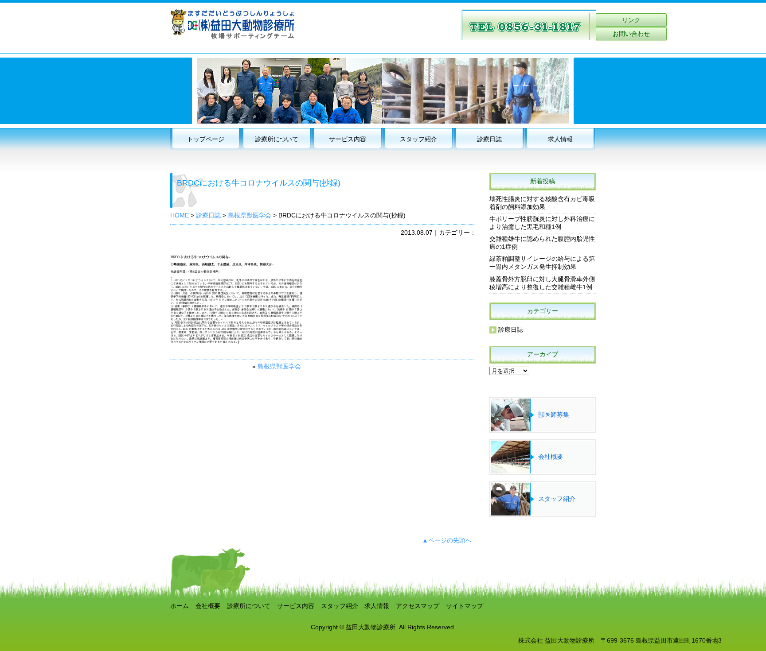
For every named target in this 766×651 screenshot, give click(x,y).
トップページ (205, 139)
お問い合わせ (631, 34)
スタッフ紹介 (418, 139)
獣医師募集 (553, 414)
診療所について (276, 139)
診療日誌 (489, 139)
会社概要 (550, 456)
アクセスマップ (417, 606)
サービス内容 (347, 139)
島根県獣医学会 (279, 366)
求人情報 (560, 139)
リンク (631, 20)
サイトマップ (464, 606)
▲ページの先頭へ (447, 540)
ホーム (179, 606)
